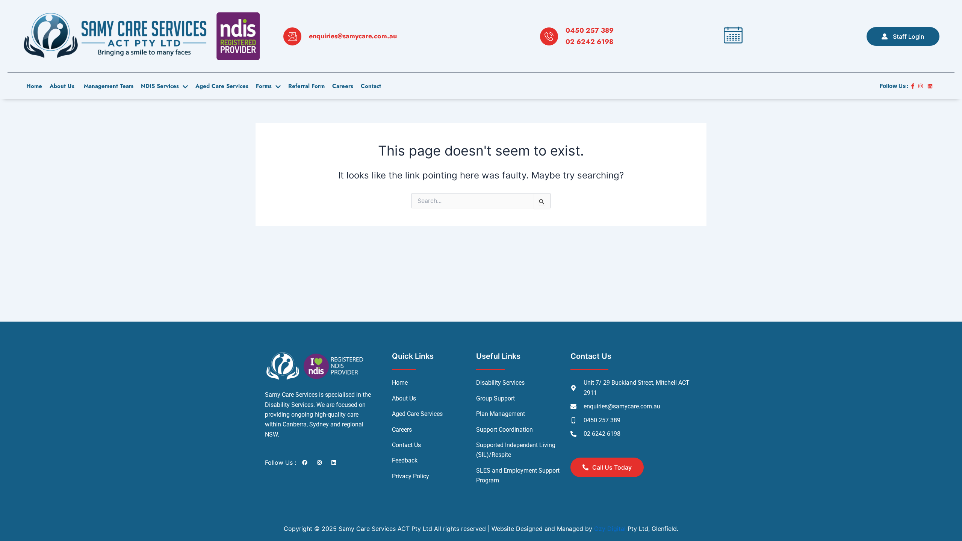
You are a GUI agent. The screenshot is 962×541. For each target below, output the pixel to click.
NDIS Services (160, 86)
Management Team (107, 86)
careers (342, 86)
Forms (264, 86)
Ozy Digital (610, 528)
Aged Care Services (221, 86)
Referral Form (306, 86)
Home (34, 86)
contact (371, 86)
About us (62, 86)
